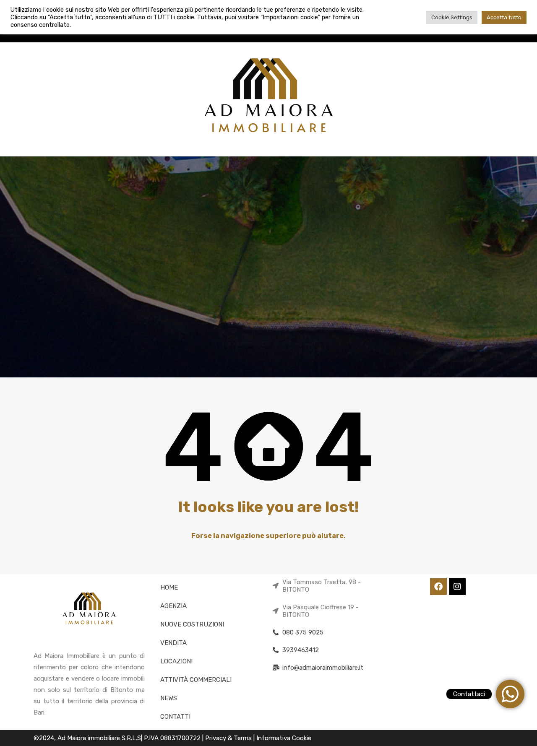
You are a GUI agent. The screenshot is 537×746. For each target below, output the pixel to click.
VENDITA (173, 643)
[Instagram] (457, 586)
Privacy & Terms (229, 738)
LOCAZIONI (176, 661)
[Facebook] (438, 586)
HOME (169, 587)
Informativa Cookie (283, 738)
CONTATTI (175, 716)
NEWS (168, 698)
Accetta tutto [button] (504, 17)
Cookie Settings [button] (451, 17)
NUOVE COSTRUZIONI (192, 624)
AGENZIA (173, 606)
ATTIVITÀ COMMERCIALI (196, 680)
